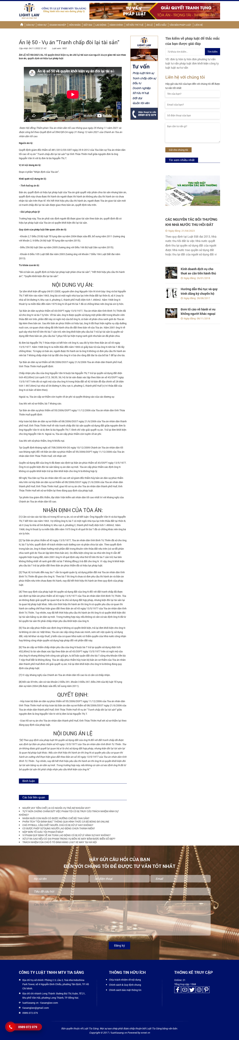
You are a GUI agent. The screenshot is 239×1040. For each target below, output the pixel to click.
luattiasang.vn (30, 1002)
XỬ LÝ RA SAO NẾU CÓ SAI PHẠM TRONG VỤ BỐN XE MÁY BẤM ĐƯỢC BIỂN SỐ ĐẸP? (68, 838)
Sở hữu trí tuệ (134, 24)
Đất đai (88, 24)
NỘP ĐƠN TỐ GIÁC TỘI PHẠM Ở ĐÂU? (43, 832)
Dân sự (30, 24)
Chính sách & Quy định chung (125, 984)
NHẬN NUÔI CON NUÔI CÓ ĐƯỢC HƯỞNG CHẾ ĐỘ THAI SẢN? (55, 818)
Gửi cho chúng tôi (178, 149)
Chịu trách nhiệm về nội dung (125, 979)
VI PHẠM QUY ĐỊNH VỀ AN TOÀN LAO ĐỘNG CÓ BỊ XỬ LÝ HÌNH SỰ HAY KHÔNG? (66, 835)
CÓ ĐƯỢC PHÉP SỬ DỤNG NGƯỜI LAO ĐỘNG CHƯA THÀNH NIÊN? (58, 828)
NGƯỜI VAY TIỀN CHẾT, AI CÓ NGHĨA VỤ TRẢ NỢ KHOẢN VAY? (56, 808)
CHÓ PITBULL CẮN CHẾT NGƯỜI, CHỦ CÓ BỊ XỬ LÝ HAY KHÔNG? (57, 825)
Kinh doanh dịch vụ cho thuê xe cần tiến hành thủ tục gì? (198, 273)
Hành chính (116, 24)
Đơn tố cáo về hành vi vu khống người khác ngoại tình (198, 313)
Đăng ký (119, 945)
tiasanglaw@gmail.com (35, 1007)
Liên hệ (198, 24)
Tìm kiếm (212, 51)
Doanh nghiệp (58, 24)
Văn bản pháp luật (180, 24)
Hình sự (41, 24)
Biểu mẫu (161, 24)
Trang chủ (21, 25)
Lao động (100, 24)
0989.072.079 (30, 1012)
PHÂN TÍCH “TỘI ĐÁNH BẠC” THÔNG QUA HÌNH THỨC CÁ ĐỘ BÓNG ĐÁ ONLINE (65, 821)
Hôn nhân (74, 24)
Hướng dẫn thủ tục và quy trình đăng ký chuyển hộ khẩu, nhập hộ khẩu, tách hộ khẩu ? (199, 295)
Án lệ (150, 24)
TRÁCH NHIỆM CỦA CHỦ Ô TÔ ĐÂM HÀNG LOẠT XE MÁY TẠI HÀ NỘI (59, 842)
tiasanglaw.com (49, 1002)
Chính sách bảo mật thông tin (125, 990)
